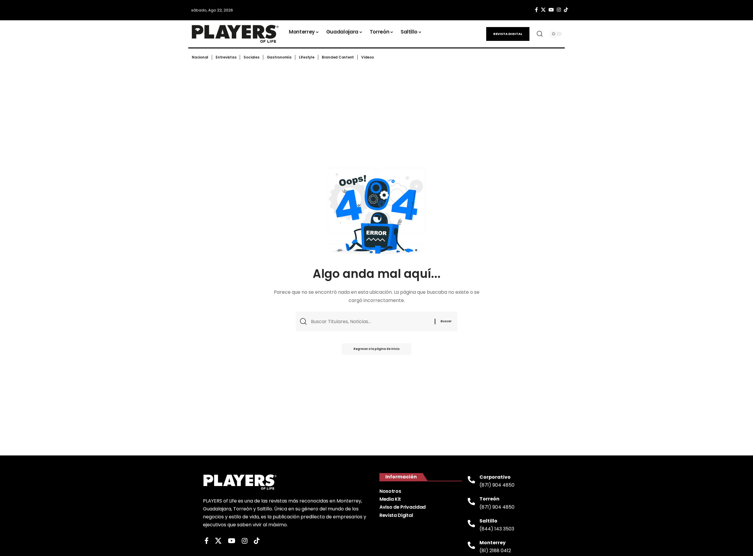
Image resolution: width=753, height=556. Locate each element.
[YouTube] (551, 10)
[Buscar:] (370, 321)
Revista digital (507, 33)
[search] (540, 34)
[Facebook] (536, 10)
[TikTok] (565, 10)
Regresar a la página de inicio (377, 349)
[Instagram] (558, 10)
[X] (543, 10)
